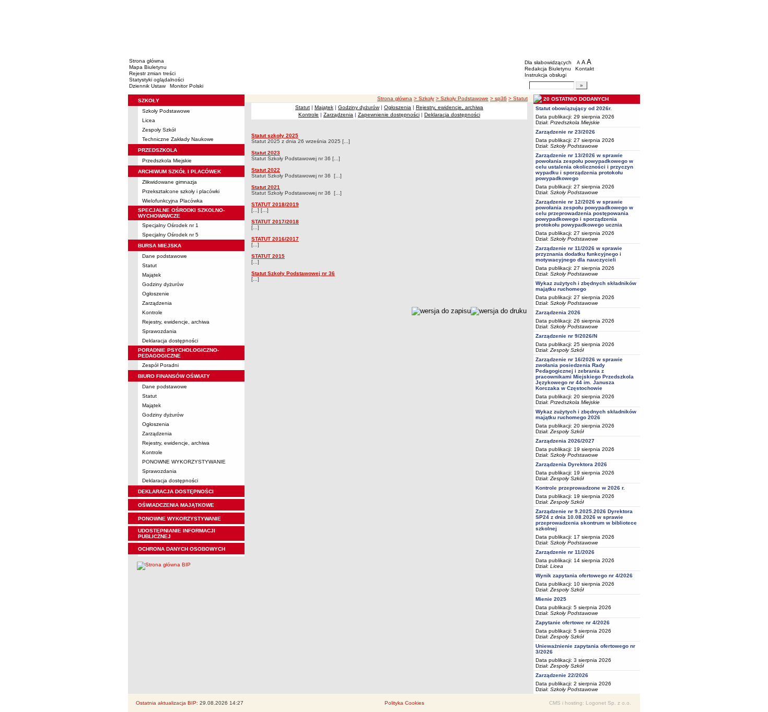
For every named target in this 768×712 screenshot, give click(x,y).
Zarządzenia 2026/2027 (565, 441)
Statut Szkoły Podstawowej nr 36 (293, 273)
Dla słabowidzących (548, 62)
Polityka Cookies (404, 703)
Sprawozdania (159, 331)
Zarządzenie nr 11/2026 (565, 552)
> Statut (518, 98)
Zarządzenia (157, 303)
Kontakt (584, 69)
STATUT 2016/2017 (275, 239)
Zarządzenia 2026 (558, 312)
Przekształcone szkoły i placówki (180, 191)
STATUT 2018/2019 (275, 204)
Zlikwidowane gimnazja (169, 182)
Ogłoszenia (155, 424)
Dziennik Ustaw (147, 86)
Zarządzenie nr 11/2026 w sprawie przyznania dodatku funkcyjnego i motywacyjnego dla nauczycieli (579, 254)
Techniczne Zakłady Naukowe (178, 139)
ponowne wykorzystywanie (179, 518)
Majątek (151, 275)
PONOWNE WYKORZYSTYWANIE (184, 462)
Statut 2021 (265, 187)
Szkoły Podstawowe (166, 111)
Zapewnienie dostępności (389, 114)
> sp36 (498, 98)
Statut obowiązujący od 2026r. (574, 108)
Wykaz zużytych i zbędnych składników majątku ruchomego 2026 (586, 414)
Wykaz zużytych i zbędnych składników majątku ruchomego (586, 286)
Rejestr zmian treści (152, 73)
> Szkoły (424, 98)
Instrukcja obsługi (545, 75)
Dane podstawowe (164, 256)
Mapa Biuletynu (148, 67)
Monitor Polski (186, 86)
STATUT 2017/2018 (275, 221)
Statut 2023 (265, 153)
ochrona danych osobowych (181, 549)
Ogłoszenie (155, 293)
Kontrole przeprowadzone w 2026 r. (580, 488)
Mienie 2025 (551, 599)
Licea (148, 120)
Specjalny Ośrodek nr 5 (170, 235)
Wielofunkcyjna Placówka (172, 201)
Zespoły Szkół (159, 130)
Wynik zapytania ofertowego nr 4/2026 (584, 575)
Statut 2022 (265, 170)
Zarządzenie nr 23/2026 (565, 132)
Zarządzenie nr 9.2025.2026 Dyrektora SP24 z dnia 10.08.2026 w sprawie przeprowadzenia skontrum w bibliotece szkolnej (586, 519)
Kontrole (152, 312)
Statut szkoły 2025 (274, 135)
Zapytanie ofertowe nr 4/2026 (573, 622)
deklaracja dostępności (176, 491)
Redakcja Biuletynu (548, 69)
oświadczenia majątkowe (176, 505)
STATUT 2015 (268, 256)
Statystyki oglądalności (156, 79)
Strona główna (146, 61)
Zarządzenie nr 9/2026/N (566, 336)
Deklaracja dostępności (170, 340)
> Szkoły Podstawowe (462, 98)
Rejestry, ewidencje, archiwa (176, 322)
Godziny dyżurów (162, 284)
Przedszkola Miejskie (167, 160)
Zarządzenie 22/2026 (562, 675)
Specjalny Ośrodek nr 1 (170, 225)
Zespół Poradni (160, 365)
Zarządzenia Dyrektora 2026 (571, 464)
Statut (149, 265)
